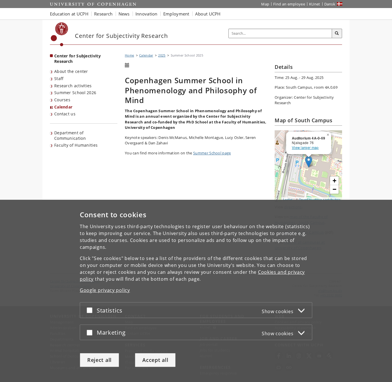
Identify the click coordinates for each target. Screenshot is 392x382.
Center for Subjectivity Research (77, 58)
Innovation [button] (146, 14)
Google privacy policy (105, 290)
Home (129, 55)
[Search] (337, 33)
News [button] (124, 14)
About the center (71, 71)
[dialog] (196, 291)
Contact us (64, 114)
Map (265, 4)
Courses (62, 99)
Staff (59, 78)
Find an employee (289, 4)
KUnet (314, 4)
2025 (161, 55)
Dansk (329, 4)
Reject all (99, 359)
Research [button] (103, 14)
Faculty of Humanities (76, 145)
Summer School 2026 (75, 92)
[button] (328, 134)
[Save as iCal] (127, 65)
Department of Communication (70, 135)
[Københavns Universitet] (59, 34)
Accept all (155, 359)
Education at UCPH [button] (69, 14)
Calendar (63, 107)
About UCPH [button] (208, 14)
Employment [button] (176, 14)
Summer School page (212, 153)
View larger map (305, 147)
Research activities (73, 85)
